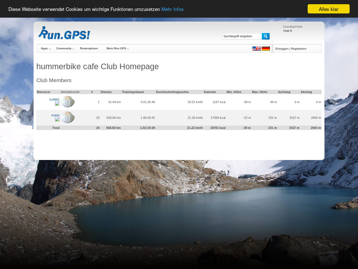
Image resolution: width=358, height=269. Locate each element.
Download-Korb (292, 26)
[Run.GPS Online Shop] (64, 32)
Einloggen (282, 48)
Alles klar (328, 8)
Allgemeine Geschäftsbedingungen (162, 147)
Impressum (130, 147)
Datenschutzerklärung (232, 147)
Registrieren (299, 48)
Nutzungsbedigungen (201, 147)
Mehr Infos (172, 9)
